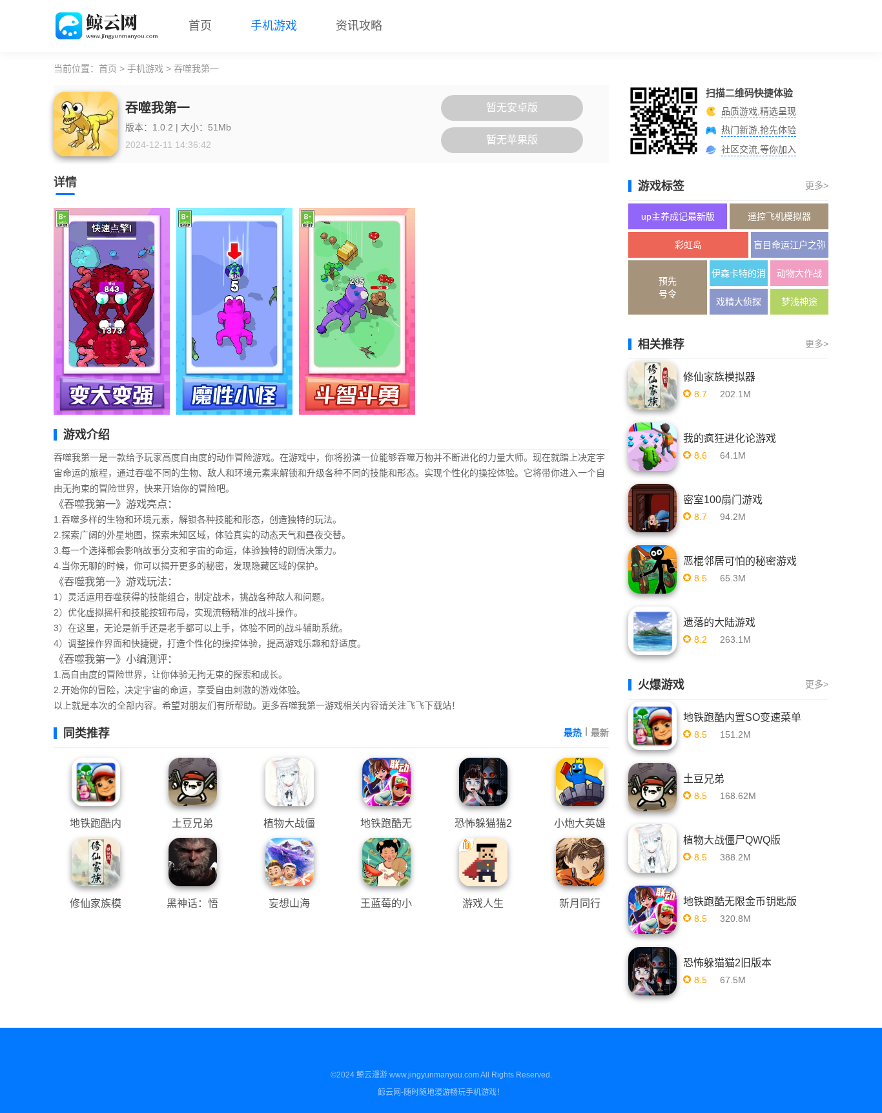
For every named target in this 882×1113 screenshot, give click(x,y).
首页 (200, 25)
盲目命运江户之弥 (790, 245)
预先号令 (668, 287)
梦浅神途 (799, 301)
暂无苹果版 (512, 139)
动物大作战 (799, 273)
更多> (816, 185)
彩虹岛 (688, 245)
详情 (65, 182)
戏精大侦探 (738, 301)
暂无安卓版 (512, 107)
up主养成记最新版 (678, 216)
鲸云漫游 (371, 1074)
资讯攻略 (359, 25)
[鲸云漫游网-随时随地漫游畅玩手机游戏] (108, 26)
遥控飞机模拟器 (779, 216)
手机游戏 (274, 25)
